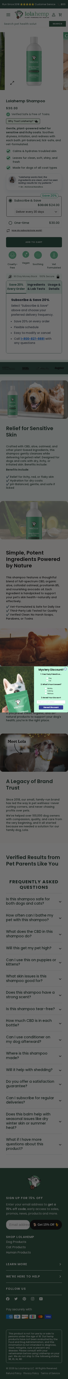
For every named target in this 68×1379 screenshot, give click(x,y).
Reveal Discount (51, 707)
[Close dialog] (65, 669)
